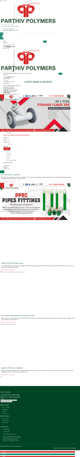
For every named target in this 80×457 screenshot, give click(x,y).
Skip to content (3, 0)
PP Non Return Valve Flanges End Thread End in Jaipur (18, 315)
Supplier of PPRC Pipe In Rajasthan (12, 368)
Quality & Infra (6, 48)
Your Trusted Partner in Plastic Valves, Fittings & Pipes (17, 73)
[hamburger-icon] (45, 42)
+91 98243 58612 (10, 47)
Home (4, 41)
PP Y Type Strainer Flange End (10, 174)
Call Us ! (13, 44)
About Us (5, 43)
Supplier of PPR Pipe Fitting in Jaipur (12, 263)
